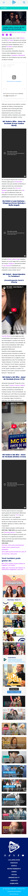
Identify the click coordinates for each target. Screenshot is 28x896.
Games (14, 871)
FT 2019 (4, 8)
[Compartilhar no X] (7, 35)
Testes (14, 874)
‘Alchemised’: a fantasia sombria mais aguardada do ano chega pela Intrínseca (14, 802)
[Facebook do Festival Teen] (18, 855)
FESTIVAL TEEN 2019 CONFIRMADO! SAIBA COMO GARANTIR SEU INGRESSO (13, 547)
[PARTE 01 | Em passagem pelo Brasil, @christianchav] (14, 675)
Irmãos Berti (18, 181)
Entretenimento (14, 869)
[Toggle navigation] (4, 2)
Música (14, 866)
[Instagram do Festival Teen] (5, 855)
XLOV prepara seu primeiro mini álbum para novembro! (14, 817)
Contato (14, 880)
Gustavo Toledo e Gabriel (17, 385)
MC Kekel (10, 40)
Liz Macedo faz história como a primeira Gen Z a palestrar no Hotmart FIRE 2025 (14, 746)
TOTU (17, 515)
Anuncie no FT (14, 877)
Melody (9, 259)
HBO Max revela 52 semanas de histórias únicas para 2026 (14, 789)
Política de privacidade (14, 891)
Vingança (11, 263)
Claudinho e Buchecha (18, 55)
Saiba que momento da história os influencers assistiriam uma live (13, 568)
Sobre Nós (14, 883)
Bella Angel (16, 259)
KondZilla (9, 46)
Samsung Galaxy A (9, 532)
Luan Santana (7, 265)
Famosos (14, 863)
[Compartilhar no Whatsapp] (10, 35)
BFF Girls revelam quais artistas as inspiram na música (13, 564)
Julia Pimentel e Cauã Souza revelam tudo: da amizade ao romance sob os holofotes (13, 760)
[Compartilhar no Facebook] (3, 35)
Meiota (22, 38)
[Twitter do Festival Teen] (14, 855)
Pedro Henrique (21, 32)
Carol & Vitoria (6, 336)
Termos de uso (14, 894)
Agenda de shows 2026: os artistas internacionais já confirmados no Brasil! (13, 732)
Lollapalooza (14, 860)
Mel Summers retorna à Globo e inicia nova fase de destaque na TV (14, 831)
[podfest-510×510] (14, 586)
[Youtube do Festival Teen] (23, 855)
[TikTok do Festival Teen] (9, 855)
